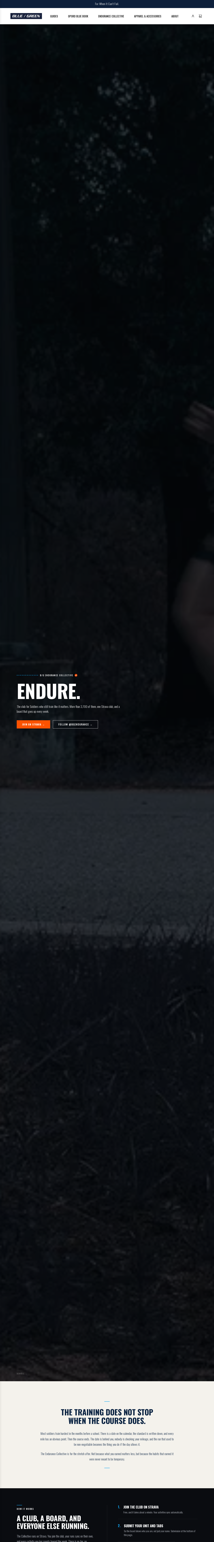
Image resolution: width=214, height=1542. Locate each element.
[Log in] (193, 16)
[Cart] (200, 16)
